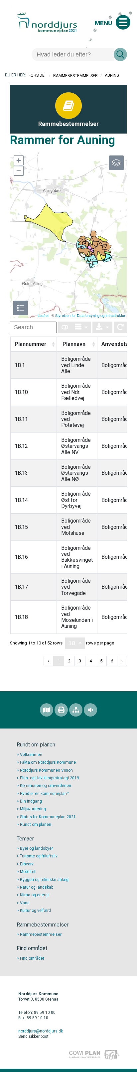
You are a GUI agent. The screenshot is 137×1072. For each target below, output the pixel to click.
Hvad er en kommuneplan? (44, 793)
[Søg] (120, 54)
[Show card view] (64, 327)
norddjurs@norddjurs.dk (40, 1031)
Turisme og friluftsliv (39, 856)
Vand (25, 903)
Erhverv (27, 864)
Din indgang (31, 801)
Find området (32, 958)
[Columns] (81, 327)
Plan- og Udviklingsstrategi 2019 (49, 778)
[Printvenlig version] (61, 710)
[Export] (102, 327)
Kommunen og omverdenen (45, 785)
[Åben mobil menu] (123, 22)
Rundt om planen (35, 824)
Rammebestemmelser (75, 75)
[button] (18, 160)
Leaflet (43, 315)
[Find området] (46, 710)
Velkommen (31, 754)
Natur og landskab (36, 887)
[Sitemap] (75, 710)
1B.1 (20, 365)
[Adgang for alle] (90, 710)
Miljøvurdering (33, 809)
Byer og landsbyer (36, 848)
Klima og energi (34, 895)
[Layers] (116, 162)
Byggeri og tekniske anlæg (44, 879)
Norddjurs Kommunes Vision (46, 770)
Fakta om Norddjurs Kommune (48, 762)
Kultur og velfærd (35, 910)
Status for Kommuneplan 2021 (48, 817)
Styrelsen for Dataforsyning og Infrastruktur (90, 315)
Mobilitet (28, 871)
